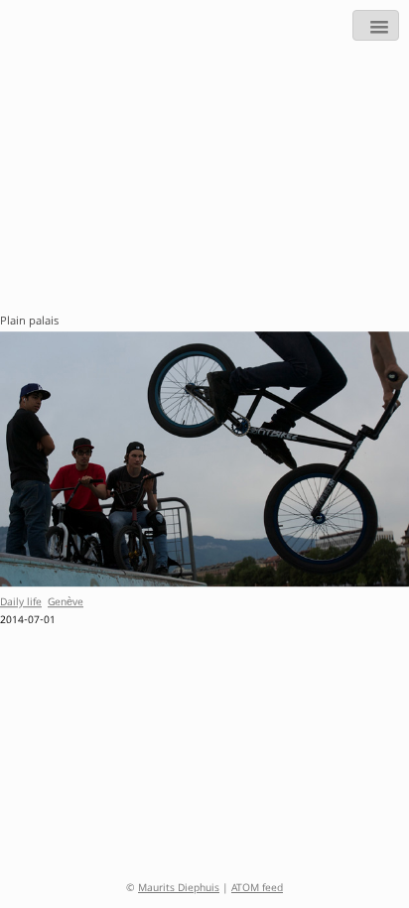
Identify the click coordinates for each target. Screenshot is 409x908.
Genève (65, 603)
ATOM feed (257, 889)
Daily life (21, 603)
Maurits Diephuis (178, 889)
